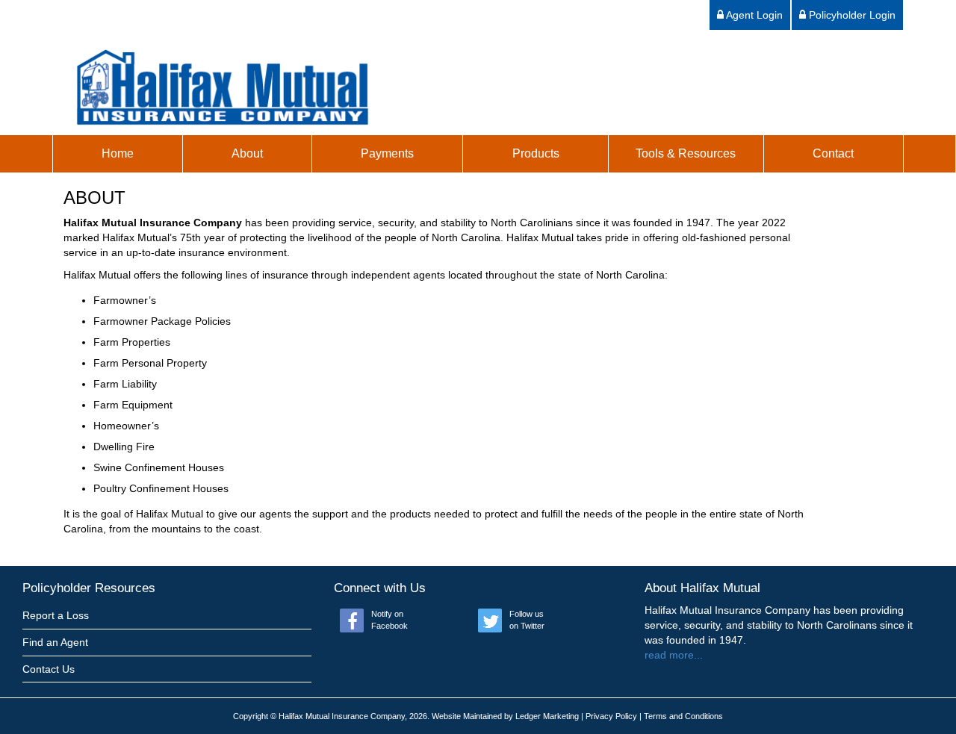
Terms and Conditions (683, 716)
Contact (833, 153)
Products (535, 153)
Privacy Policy (611, 716)
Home (118, 153)
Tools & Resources (686, 153)
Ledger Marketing (547, 716)
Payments (387, 153)
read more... (674, 655)
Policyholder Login (851, 15)
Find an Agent (55, 642)
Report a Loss (55, 615)
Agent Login (753, 15)
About (247, 153)
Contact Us (48, 669)
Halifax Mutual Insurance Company (342, 716)
